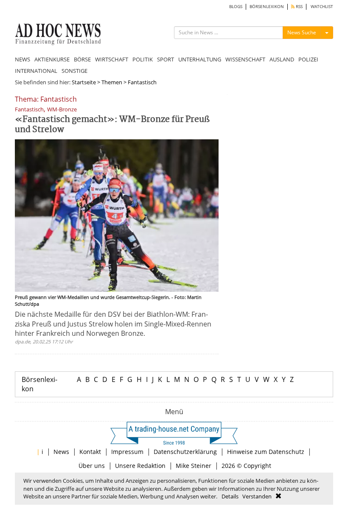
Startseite (84, 82)
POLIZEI (308, 59)
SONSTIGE (74, 71)
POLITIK (142, 59)
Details (230, 496)
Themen (111, 82)
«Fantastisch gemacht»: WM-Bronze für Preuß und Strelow (112, 125)
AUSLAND (281, 59)
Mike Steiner (193, 466)
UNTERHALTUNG (199, 59)
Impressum (127, 452)
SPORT (165, 59)
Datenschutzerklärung (185, 452)
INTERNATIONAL (36, 71)
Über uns (92, 466)
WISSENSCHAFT (245, 59)
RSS (299, 6)
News (61, 452)
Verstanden (257, 496)
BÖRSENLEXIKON (267, 6)
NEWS (22, 59)
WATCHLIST (322, 6)
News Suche (301, 32)
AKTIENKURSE (52, 59)
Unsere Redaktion (140, 466)
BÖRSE (82, 59)
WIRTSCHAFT (111, 59)
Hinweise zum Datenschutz (265, 452)
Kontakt (90, 452)
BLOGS (235, 6)
